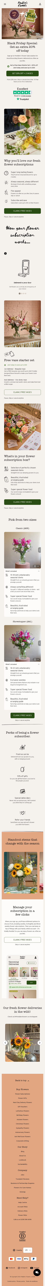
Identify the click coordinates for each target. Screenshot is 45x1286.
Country (19, 1247)
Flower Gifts (22, 1095)
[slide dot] (20, 293)
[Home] (23, 4)
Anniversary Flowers (22, 1129)
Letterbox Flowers (22, 1107)
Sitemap (23, 1188)
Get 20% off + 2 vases (22, 73)
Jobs (22, 1171)
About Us (22, 1152)
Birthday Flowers (22, 1112)
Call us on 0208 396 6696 (23, 1216)
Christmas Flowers (22, 1120)
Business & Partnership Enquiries (22, 1180)
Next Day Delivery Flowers (22, 1099)
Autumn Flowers (22, 1116)
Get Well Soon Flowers (22, 1133)
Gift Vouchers (22, 1103)
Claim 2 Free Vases (22, 940)
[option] (22, 272)
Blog (22, 1148)
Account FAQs (23, 1203)
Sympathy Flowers (22, 1124)
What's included (11, 571)
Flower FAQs (22, 1212)
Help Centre (22, 1199)
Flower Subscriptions (22, 1090)
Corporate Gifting (22, 1137)
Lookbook (22, 1156)
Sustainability (22, 1161)
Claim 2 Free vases (22, 211)
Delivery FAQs (22, 1207)
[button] (5, 4)
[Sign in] (40, 4)
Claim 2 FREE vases (22, 715)
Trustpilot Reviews (22, 1175)
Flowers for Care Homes (22, 1184)
